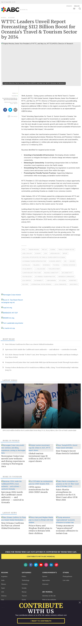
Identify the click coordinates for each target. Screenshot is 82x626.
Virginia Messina (34, 249)
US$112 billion (27, 253)
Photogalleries (67, 576)
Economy (38, 253)
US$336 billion (55, 253)
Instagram (46, 565)
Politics (24, 576)
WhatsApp (26, 565)
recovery (25, 284)
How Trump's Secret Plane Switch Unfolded (67, 452)
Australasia (26, 265)
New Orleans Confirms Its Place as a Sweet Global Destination (29, 344)
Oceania (52, 249)
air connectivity (67, 272)
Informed (45, 584)
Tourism (12, 17)
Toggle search (79, 9)
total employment (54, 269)
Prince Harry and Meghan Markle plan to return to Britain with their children (40, 529)
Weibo (56, 565)
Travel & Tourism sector (66, 249)
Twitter (36, 565)
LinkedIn (51, 565)
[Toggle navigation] (74, 9)
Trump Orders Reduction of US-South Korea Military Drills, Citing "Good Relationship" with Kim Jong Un (41, 369)
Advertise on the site (49, 596)
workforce (72, 280)
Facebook (31, 565)
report (65, 253)
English (77, 6)
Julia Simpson (26, 280)
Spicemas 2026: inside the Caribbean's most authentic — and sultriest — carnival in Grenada (41, 349)
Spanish (69, 6)
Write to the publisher (49, 600)
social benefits (27, 269)
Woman (24, 592)
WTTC (24, 249)
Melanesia (36, 265)
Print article (13, 116)
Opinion (44, 576)
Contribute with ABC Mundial (41, 556)
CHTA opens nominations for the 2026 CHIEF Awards (39, 489)
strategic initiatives (68, 265)
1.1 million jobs (40, 269)
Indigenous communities (66, 276)
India (2, 580)
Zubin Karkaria (51, 280)
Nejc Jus (44, 249)
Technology (25, 580)
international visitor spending (41, 284)
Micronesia (46, 265)
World (4, 17)
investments (74, 284)
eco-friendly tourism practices (45, 276)
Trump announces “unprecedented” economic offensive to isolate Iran (67, 529)
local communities (61, 284)
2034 (45, 253)
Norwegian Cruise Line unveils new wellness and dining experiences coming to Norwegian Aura (13, 461)
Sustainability (38, 280)
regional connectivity (51, 272)
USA (2, 592)
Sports (24, 600)
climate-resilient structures (31, 272)
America (3, 596)
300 (65, 261)
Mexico (3, 584)
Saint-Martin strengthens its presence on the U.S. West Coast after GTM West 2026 (67, 494)
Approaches (46, 580)
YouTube (41, 565)
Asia (2, 600)
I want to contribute (41, 621)
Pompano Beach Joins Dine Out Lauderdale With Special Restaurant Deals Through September (41, 362)
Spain (3, 588)
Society (24, 588)
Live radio (66, 580)
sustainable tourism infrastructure (34, 261)
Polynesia (56, 265)
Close (80, 602)
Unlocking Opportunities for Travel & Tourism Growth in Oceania (43, 257)
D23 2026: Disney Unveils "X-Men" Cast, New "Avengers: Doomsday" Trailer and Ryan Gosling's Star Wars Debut (41, 356)
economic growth (55, 261)
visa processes (27, 276)
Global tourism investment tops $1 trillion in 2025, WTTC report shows (40, 457)
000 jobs (72, 261)
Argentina (4, 576)
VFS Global (62, 280)
